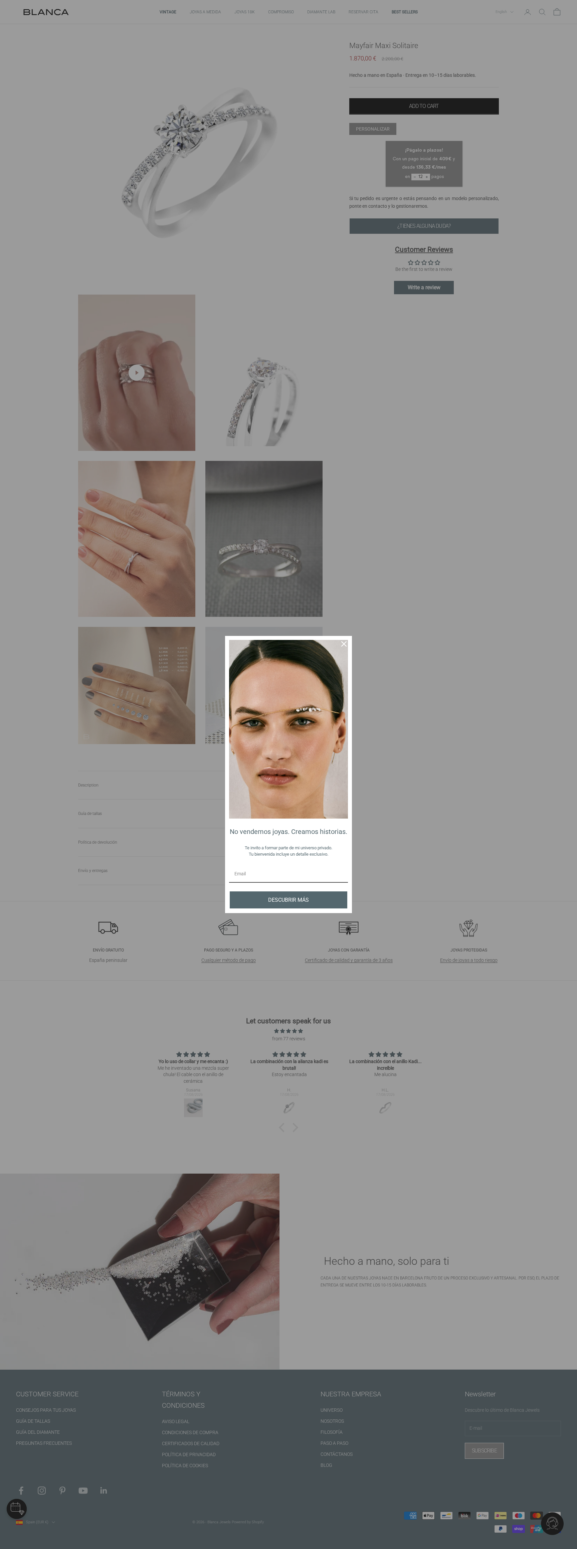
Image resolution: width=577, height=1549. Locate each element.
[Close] (344, 644)
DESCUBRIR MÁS (288, 900)
